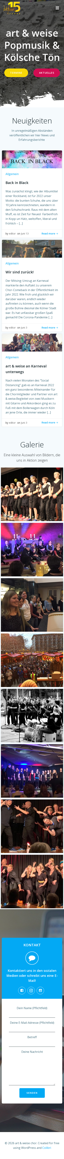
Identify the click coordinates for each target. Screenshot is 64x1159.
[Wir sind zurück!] (32, 248)
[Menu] (57, 8)
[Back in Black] (32, 159)
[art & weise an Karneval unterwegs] (32, 342)
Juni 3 (24, 327)
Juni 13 (25, 233)
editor (12, 233)
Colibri (46, 1148)
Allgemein (12, 174)
